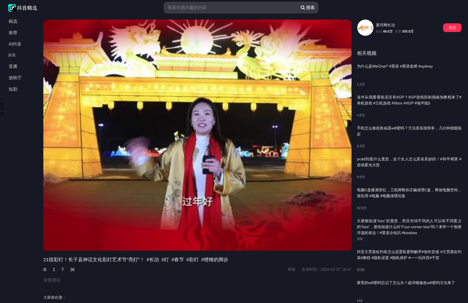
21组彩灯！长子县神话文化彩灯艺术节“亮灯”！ (94, 259)
